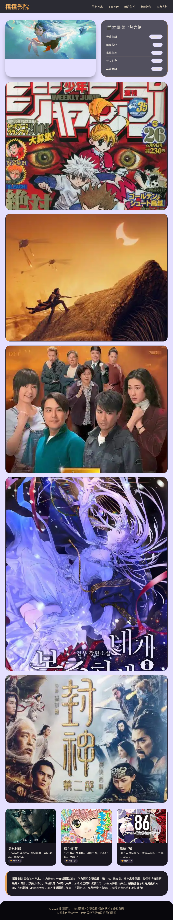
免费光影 (162, 7)
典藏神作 (146, 7)
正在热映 (113, 7)
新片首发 (129, 7)
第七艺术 (97, 7)
